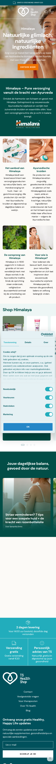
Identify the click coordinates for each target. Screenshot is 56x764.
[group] (28, 2)
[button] (46, 12)
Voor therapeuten (28, 701)
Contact (28, 691)
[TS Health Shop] (28, 12)
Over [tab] (46, 342)
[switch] (49, 397)
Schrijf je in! (28, 754)
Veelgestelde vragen (28, 696)
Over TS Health (28, 705)
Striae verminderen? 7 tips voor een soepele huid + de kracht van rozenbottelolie (24, 518)
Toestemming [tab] (10, 342)
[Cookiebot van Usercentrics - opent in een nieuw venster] (41, 335)
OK (28, 427)
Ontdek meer (28, 67)
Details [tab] (28, 342)
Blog (28, 710)
